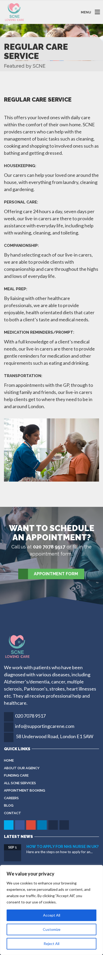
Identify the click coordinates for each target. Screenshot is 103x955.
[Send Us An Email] (64, 825)
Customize (51, 929)
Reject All (51, 943)
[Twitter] (9, 825)
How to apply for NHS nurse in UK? (62, 846)
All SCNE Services (20, 783)
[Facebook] (20, 825)
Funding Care (16, 775)
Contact (12, 813)
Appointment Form (56, 573)
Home (9, 760)
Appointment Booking (24, 790)
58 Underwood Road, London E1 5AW (54, 736)
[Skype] (53, 825)
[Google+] (31, 825)
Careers (11, 798)
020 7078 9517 (30, 716)
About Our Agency (22, 768)
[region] (51, 910)
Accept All (51, 915)
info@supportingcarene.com (44, 726)
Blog (8, 805)
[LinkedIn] (42, 825)
